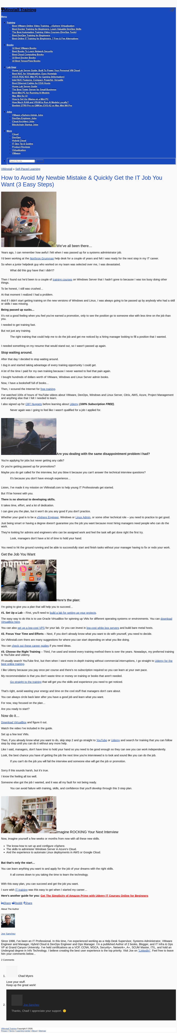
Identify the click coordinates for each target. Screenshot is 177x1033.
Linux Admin (83, 517)
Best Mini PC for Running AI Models (31, 93)
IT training (21, 889)
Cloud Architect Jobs (23, 121)
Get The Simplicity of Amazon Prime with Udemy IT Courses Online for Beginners (94, 895)
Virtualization (19, 150)
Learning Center (23, 1031)
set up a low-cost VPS (31, 627)
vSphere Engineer (48, 517)
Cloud (15, 134)
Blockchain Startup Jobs (25, 124)
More (9, 131)
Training (11, 22)
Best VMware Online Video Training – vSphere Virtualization (43, 26)
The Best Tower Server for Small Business (34, 89)
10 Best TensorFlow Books (26, 61)
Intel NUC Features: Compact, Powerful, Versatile (37, 80)
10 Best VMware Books (24, 48)
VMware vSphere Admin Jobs (27, 115)
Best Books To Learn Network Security (32, 51)
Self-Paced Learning (27, 168)
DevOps (16, 137)
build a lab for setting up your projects (73, 612)
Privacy (4, 1031)
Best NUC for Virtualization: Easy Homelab (34, 73)
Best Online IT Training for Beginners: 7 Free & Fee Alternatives (45, 38)
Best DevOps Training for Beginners (31, 35)
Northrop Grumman (42, 258)
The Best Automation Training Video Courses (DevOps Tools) (44, 32)
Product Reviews (21, 147)
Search (39, 161)
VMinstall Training (18, 9)
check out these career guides (30, 645)
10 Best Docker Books (24, 58)
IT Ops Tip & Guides (22, 144)
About (34, 1031)
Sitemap (42, 1031)
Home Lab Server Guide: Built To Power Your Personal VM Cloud (46, 70)
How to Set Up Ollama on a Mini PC (30, 99)
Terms (12, 1031)
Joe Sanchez (8, 933)
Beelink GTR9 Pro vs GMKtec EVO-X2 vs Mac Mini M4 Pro (42, 105)
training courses (62, 279)
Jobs (9, 112)
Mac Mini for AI (19, 96)
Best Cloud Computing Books (28, 54)
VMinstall (6, 168)
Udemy (74, 404)
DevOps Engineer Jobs (24, 118)
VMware (16, 153)
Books (10, 45)
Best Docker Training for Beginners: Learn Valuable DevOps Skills (46, 29)
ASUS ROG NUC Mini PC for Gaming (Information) (38, 77)
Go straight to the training (25, 681)
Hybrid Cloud (19, 140)
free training (48, 388)
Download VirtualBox (13, 722)
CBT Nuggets (33, 404)
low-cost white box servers (103, 627)
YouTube (101, 740)
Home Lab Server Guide (24, 86)
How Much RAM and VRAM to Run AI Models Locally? (40, 102)
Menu (4, 17)
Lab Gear (11, 67)
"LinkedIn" (144, 950)
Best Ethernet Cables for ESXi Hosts (31, 83)
